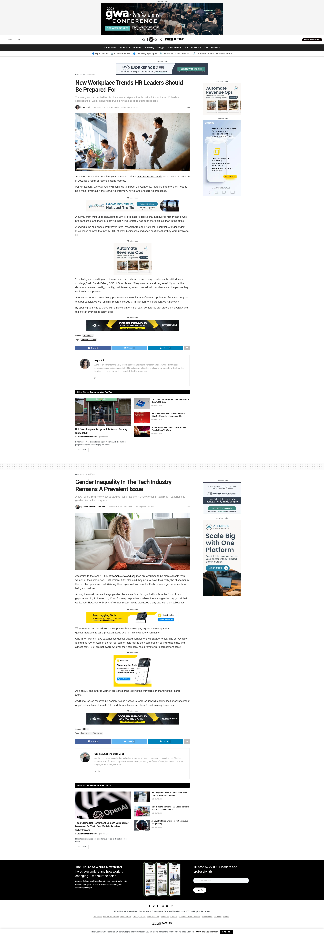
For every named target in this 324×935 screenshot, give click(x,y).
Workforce (196, 47)
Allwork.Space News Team (87, 437)
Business (215, 47)
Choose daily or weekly (85, 881)
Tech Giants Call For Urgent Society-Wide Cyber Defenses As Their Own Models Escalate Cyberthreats (102, 826)
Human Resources (88, 340)
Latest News (110, 47)
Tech (186, 47)
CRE (206, 47)
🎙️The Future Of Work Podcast (175, 53)
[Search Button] (18, 39)
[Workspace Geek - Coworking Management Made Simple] (162, 69)
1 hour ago (104, 834)
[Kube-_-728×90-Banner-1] (132, 617)
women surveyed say (123, 576)
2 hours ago (157, 799)
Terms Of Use (153, 916)
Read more (82, 450)
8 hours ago (157, 827)
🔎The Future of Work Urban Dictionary (212, 53)
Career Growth (174, 47)
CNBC (85, 729)
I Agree (226, 932)
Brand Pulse (207, 916)
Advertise (98, 916)
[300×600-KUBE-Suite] (222, 158)
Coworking (149, 47)
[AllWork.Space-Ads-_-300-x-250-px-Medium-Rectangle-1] (132, 258)
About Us (165, 916)
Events (226, 916)
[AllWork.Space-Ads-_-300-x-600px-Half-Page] (222, 557)
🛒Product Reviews (120, 53)
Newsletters (125, 916)
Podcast (217, 916)
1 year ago (104, 437)
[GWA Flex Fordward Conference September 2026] (162, 19)
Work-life (137, 47)
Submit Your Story (111, 916)
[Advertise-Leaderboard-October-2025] (132, 325)
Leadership (124, 47)
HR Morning (88, 336)
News (83, 75)
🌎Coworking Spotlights (145, 53)
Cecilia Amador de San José (94, 507)
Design (160, 47)
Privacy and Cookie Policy (206, 932)
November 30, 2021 (101, 107)
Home (77, 75)
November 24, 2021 (116, 507)
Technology (85, 733)
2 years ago (157, 406)
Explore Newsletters (313, 40)
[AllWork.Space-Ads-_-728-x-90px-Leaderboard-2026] (132, 205)
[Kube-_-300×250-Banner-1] (132, 670)
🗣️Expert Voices (100, 53)
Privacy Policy (139, 916)
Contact (173, 916)
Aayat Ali (86, 107)
